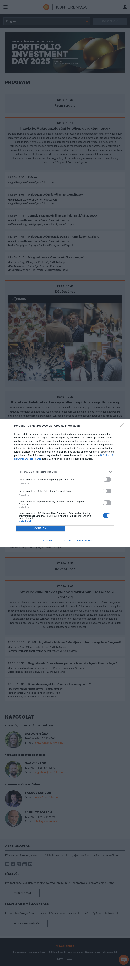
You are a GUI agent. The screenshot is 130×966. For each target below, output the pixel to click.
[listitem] (65, 472)
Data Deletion (46, 540)
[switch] (107, 479)
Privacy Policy (84, 540)
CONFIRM (40, 528)
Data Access (65, 540)
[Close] (123, 426)
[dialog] (65, 483)
